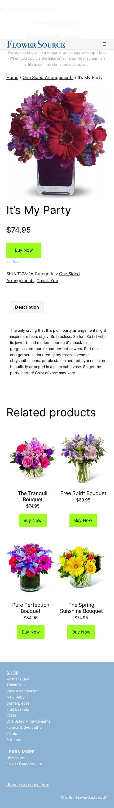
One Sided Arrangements (48, 77)
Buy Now (24, 250)
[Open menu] (104, 44)
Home (12, 77)
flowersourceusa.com (57, 23)
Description (27, 307)
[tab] (27, 307)
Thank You (47, 280)
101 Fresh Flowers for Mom (27, 9)
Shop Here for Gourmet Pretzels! (53, 35)
